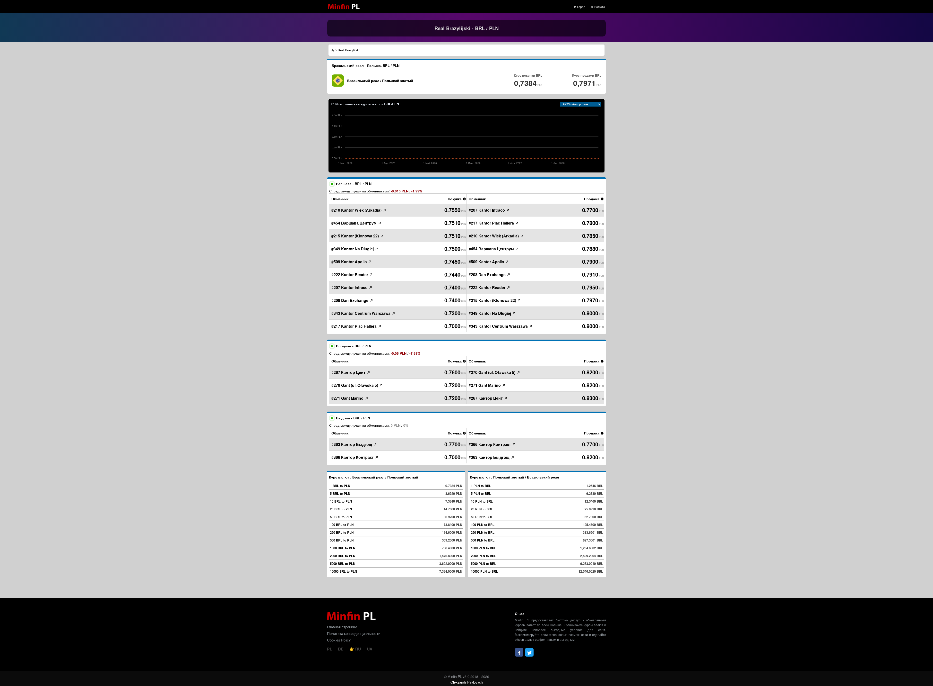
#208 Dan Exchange (350, 300)
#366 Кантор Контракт (353, 457)
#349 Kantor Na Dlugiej (353, 249)
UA (369, 649)
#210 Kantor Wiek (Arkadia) (356, 210)
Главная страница (342, 626)
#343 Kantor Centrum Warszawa (361, 313)
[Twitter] (529, 652)
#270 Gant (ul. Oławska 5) (355, 385)
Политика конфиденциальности (353, 633)
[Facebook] (519, 652)
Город (580, 7)
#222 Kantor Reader (350, 274)
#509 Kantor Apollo (349, 261)
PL (330, 649)
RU (358, 649)
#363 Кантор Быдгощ (352, 444)
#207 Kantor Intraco (350, 287)
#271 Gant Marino (347, 398)
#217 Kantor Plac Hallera (354, 326)
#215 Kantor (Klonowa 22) (355, 236)
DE (341, 649)
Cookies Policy (339, 639)
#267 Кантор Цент (348, 372)
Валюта (599, 7)
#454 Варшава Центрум (354, 223)
